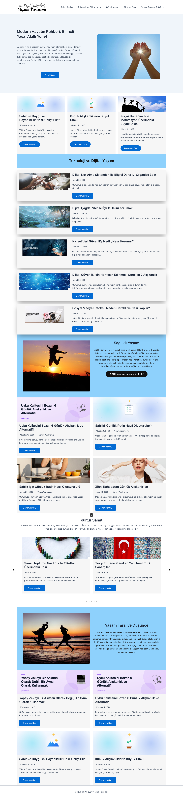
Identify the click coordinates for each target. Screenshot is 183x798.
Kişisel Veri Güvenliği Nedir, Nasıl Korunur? (103, 241)
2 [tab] (89, 602)
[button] (50, 75)
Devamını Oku (29, 144)
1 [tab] (86, 602)
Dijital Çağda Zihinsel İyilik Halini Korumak (102, 208)
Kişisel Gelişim (67, 7)
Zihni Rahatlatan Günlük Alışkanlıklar (121, 487)
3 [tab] (91, 602)
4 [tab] (94, 602)
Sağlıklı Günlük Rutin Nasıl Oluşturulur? (123, 425)
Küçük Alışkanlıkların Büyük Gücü (119, 759)
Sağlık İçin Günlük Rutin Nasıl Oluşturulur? (49, 487)
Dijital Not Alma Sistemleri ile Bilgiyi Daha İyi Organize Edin (114, 175)
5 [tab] (96, 602)
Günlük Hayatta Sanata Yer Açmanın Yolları (126, 563)
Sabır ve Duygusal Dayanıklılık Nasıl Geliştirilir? (53, 759)
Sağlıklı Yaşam (112, 7)
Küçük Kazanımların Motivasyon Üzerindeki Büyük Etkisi (137, 120)
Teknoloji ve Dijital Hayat (89, 7)
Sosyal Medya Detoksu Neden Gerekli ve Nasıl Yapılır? (111, 308)
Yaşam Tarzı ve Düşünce (152, 7)
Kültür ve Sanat (130, 7)
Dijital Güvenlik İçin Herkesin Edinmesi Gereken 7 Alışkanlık (114, 275)
